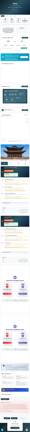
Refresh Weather (25, 86)
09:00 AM (2, 180)
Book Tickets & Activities (9, 220)
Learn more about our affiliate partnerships (11, 369)
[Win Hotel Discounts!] (27, 430)
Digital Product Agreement (23, 426)
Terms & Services (6, 426)
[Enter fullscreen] (27, 122)
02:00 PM (2, 194)
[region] (15, 129)
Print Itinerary (14, 418)
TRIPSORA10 (14, 175)
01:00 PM (2, 236)
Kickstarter (11, 411)
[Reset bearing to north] (27, 120)
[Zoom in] (27, 118)
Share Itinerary (7, 418)
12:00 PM (3, 186)
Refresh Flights (25, 37)
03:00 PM (2, 243)
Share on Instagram (7, 293)
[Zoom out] (27, 119)
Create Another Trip (22, 418)
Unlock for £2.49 (23, 293)
